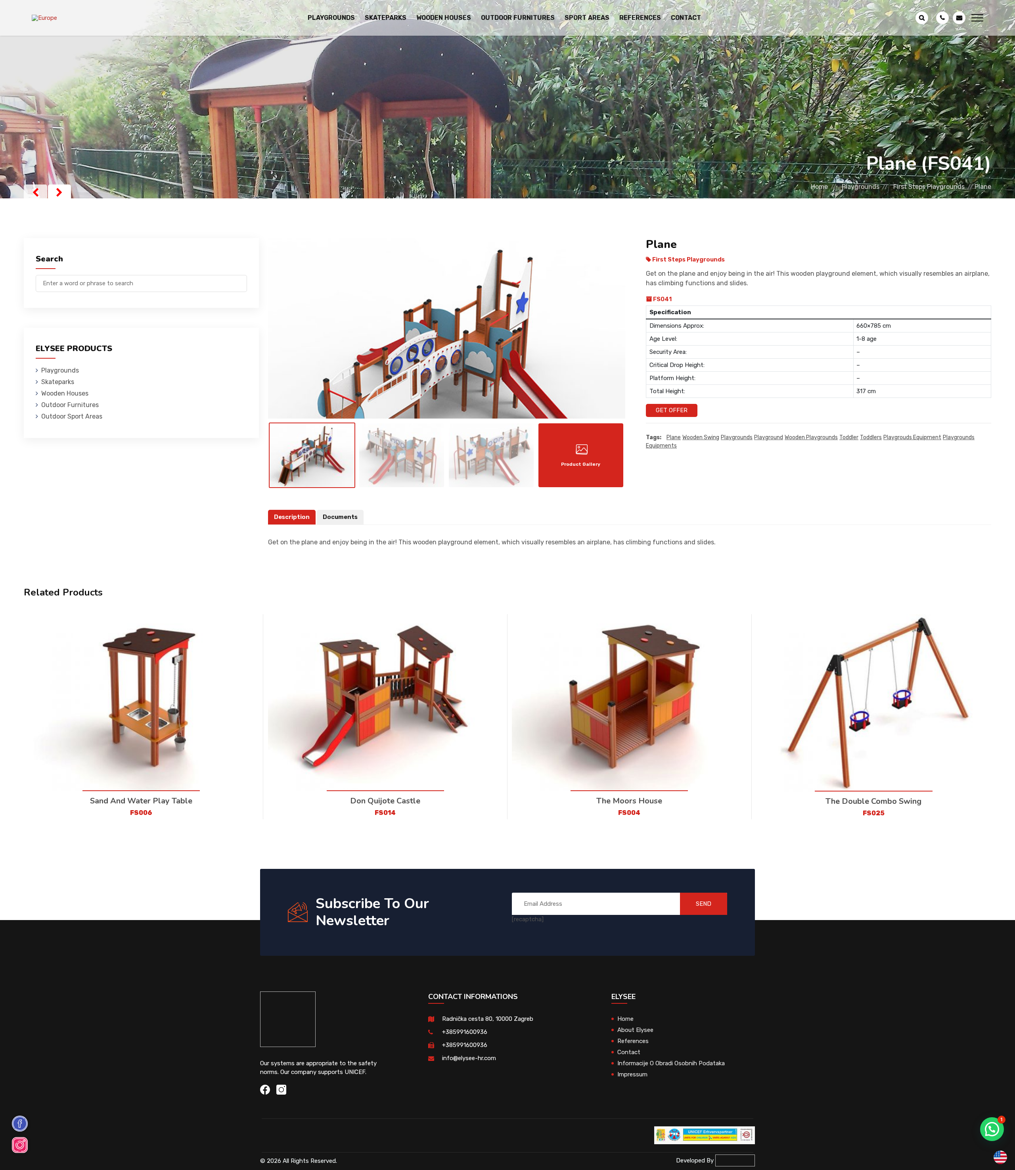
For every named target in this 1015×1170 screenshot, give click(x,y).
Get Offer (672, 410)
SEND (703, 903)
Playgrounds (860, 186)
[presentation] (35, 192)
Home (819, 186)
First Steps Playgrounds (929, 186)
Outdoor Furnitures (70, 405)
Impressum (632, 1074)
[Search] (241, 279)
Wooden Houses (64, 393)
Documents (340, 517)
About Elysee (635, 1030)
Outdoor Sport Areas (71, 416)
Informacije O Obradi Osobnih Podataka (671, 1063)
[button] (992, 1129)
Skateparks (57, 382)
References (640, 17)
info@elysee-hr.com (469, 1058)
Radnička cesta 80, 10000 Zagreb (487, 1018)
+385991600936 (464, 1032)
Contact (686, 17)
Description (292, 517)
